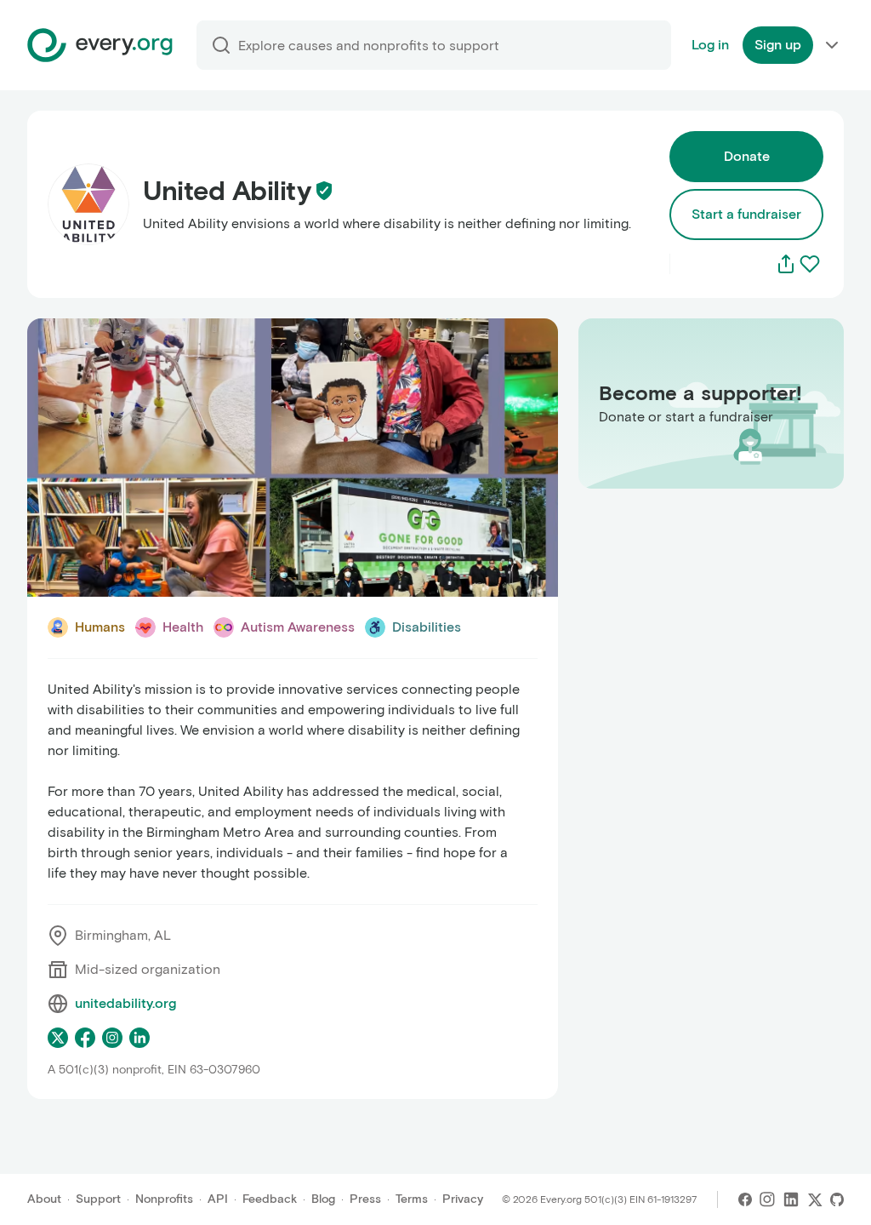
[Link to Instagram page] (112, 1038)
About (44, 1199)
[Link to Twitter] (814, 1199)
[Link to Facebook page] (85, 1038)
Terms (412, 1199)
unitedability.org (125, 1003)
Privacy (462, 1199)
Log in (710, 45)
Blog (323, 1199)
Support (98, 1199)
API (218, 1199)
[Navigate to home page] (100, 45)
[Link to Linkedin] (791, 1199)
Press (365, 1199)
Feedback (269, 1199)
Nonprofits (164, 1199)
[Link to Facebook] (745, 1199)
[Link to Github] (837, 1199)
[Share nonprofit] (786, 264)
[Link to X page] (58, 1038)
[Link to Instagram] (767, 1199)
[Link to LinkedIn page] (139, 1038)
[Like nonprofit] (809, 264)
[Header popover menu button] (832, 45)
